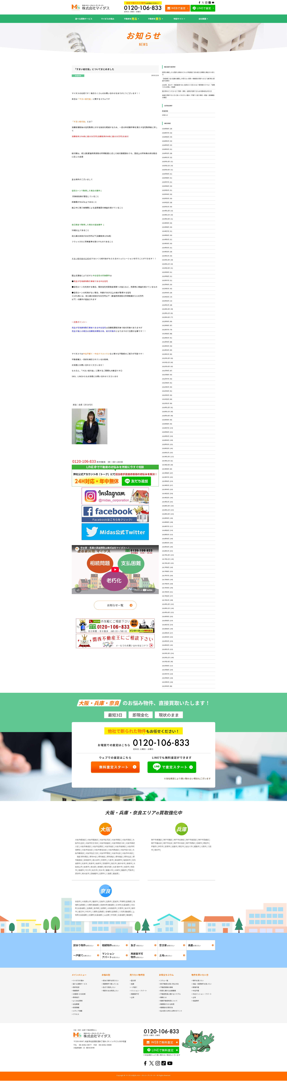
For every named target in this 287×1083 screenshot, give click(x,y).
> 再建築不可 (134, 994)
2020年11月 (167, 411)
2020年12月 (167, 407)
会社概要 (202, 18)
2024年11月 (167, 215)
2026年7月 (167, 133)
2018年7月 (167, 526)
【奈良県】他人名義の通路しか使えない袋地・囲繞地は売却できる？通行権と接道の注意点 (188, 79)
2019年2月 (167, 497)
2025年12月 (167, 161)
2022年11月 (167, 313)
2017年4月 (167, 588)
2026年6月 (167, 137)
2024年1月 (167, 256)
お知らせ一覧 (115, 605)
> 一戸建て (133, 987)
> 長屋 (132, 984)
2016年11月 (168, 608)
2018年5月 (167, 534)
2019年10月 (167, 465)
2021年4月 (167, 391)
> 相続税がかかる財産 (166, 1004)
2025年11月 (167, 166)
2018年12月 (168, 506)
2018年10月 (168, 514)
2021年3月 (167, 395)
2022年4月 (167, 342)
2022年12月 (167, 309)
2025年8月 (167, 178)
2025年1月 (167, 207)
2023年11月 (167, 264)
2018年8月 (167, 522)
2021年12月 (167, 358)
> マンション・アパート (138, 990)
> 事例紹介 (75, 997)
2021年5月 (167, 387)
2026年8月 (167, 129)
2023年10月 (167, 268)
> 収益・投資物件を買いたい (201, 984)
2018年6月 (167, 530)
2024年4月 (167, 243)
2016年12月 (168, 604)
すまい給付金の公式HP (82, 258)
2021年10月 (167, 366)
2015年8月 (167, 670)
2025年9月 (167, 174)
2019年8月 (167, 473)
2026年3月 (167, 149)
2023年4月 (167, 293)
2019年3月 (167, 493)
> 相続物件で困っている (110, 984)
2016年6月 (167, 629)
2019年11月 (167, 461)
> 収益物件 (195, 1001)
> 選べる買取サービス (79, 984)
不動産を (130, 19)
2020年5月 (167, 436)
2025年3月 (167, 198)
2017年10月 (168, 563)
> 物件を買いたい (197, 980)
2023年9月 (167, 272)
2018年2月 (167, 547)
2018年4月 (167, 538)
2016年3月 (167, 641)
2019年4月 (167, 489)
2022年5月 (167, 338)
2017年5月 (167, 584)
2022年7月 (167, 329)
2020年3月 (167, 444)
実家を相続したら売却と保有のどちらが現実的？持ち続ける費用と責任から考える (188, 73)
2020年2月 (167, 448)
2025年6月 (167, 186)
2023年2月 (167, 301)
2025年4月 (167, 194)
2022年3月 (167, 346)
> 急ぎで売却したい (108, 987)
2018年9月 (167, 518)
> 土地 (132, 997)
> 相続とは (162, 997)
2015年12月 (168, 653)
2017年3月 (167, 592)
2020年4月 (167, 440)
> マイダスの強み (78, 980)
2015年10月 (167, 661)
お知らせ (165, 115)
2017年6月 (167, 579)
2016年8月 (167, 620)
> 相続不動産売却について (168, 1001)
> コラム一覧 (163, 980)
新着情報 (78, 76)
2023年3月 (167, 297)
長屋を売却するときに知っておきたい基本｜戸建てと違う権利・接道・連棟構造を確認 (188, 96)
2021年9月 (167, 370)
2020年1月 (167, 452)
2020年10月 (167, 415)
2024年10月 (167, 219)
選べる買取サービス (83, 18)
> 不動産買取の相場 (166, 987)
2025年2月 (167, 202)
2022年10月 (167, 317)
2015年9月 (167, 666)
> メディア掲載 (77, 1011)
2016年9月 (167, 616)
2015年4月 (167, 686)
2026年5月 (167, 141)
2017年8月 (167, 571)
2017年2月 (167, 596)
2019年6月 (167, 481)
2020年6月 (167, 432)
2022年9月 (167, 321)
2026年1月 (167, 157)
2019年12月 (168, 456)
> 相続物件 (75, 990)
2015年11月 (168, 657)
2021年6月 (167, 383)
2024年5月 (167, 239)
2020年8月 (167, 424)
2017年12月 (168, 555)
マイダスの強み (107, 18)
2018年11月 (168, 510)
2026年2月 (167, 153)
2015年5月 (167, 682)
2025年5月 (167, 190)
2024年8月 (167, 227)
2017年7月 (167, 575)
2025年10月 (167, 170)
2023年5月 (167, 288)
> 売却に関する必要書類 (167, 990)
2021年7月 (167, 379)
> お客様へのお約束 (79, 994)
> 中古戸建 (195, 990)
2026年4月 (167, 145)
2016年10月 (168, 612)
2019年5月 (167, 485)
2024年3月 (167, 247)
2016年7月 (167, 625)
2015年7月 (167, 674)
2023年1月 (167, 305)
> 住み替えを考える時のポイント (170, 1011)
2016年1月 (167, 649)
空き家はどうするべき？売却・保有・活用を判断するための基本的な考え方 (187, 91)
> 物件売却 (75, 987)
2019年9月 (167, 469)
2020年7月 (167, 428)
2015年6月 (167, 678)
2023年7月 (167, 280)
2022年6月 (167, 334)
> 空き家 (133, 980)
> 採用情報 (75, 1007)
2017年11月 (168, 559)
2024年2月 (167, 252)
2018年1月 (167, 551)
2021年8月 (167, 375)
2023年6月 (167, 284)
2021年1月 (167, 403)
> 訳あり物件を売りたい (110, 980)
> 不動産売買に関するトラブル (170, 994)
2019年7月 (167, 477)
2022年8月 (167, 325)
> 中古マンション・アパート (201, 994)
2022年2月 (167, 350)
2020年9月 (167, 420)
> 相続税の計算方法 (166, 1007)
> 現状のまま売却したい (110, 990)
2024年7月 (167, 231)
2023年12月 (167, 260)
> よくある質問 (77, 1001)
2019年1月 (167, 502)
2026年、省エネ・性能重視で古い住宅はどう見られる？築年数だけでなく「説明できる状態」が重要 (188, 86)
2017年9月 (167, 567)
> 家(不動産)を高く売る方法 (169, 984)
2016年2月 (167, 645)
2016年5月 (167, 633)
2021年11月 (167, 362)
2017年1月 (167, 600)
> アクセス (75, 1014)
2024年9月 (167, 223)
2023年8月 (167, 276)
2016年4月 (167, 637)
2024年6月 (167, 235)
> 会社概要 (75, 1004)
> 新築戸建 (195, 987)
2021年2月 (167, 399)
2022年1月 (167, 354)
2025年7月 (167, 182)
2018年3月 (167, 543)
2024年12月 (167, 211)
